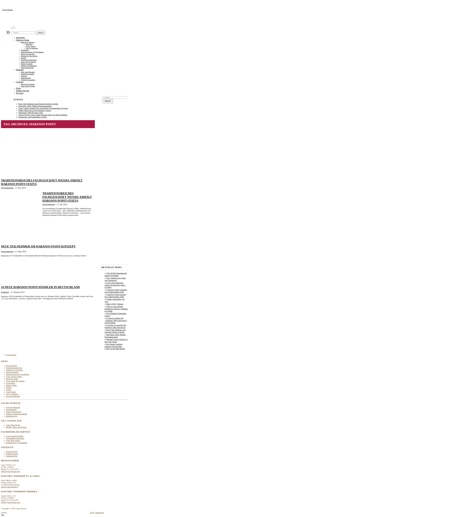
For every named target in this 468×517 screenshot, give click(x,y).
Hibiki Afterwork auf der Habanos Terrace (34, 110)
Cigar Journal (7, 10)
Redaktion (5, 292)
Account (19, 93)
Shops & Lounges (27, 54)
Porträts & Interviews (29, 60)
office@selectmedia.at (9, 487)
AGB (92, 513)
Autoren (24, 76)
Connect (20, 82)
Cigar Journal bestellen (14, 436)
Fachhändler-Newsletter (15, 438)
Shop (18, 88)
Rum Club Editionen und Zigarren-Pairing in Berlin (38, 104)
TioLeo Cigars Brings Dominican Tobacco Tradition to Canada (116, 309)
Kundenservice (11, 416)
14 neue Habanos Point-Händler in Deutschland (40, 287)
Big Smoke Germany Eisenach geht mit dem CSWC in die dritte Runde (115, 346)
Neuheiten (25, 50)
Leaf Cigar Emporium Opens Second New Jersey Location (115, 285)
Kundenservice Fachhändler (16, 443)
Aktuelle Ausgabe (27, 74)
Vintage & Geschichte (29, 56)
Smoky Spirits (11, 385)
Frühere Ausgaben (28, 80)
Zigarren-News (22, 40)
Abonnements (11, 410)
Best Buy (29, 44)
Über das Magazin (28, 72)
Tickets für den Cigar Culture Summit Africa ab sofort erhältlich (42, 115)
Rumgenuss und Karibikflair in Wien (32, 117)
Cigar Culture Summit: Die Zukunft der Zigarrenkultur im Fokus (43, 108)
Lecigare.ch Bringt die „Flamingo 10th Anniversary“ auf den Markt (116, 320)
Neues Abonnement (13, 412)
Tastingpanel (26, 78)
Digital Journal (22, 91)
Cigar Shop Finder (28, 86)
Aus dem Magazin (13, 396)
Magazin (20, 70)
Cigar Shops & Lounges (15, 381)
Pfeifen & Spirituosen (29, 66)
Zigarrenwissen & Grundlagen (32, 52)
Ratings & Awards (27, 42)
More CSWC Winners (114, 304)
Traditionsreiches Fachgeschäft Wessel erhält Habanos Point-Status (67, 197)
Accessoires (10, 383)
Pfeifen (8, 388)
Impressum (99, 513)
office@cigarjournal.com (10, 471)
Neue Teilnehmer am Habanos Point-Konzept (38, 246)
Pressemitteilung (7, 188)
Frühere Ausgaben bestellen (16, 414)
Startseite (20, 38)
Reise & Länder (27, 64)
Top (2, 515)
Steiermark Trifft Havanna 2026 (30, 113)
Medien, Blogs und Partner (16, 427)
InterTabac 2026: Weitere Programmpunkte (35, 106)
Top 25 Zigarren (32, 48)
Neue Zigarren (11, 366)
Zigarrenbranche (27, 68)
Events (23, 58)
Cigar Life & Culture (28, 62)
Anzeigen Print (11, 452)
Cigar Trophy (31, 46)
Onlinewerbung (12, 454)
